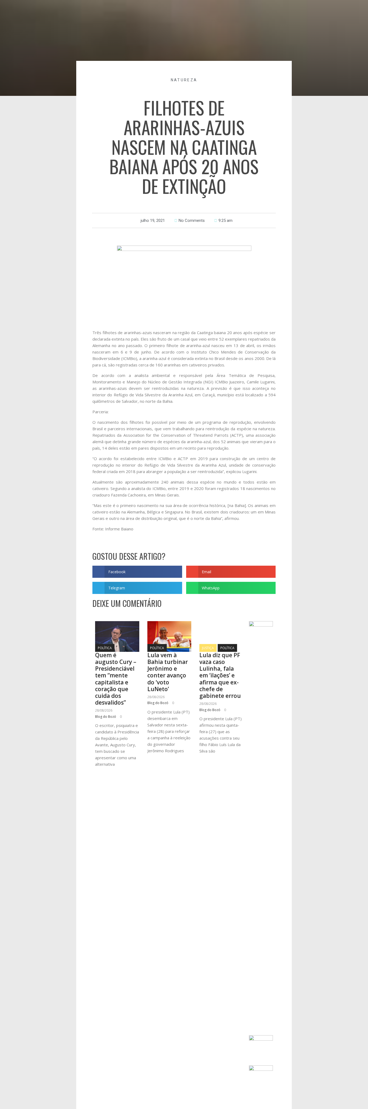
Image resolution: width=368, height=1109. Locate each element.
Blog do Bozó (105, 716)
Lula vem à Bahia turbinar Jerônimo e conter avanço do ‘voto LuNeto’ (167, 672)
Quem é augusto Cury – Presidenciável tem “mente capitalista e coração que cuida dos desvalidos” (115, 678)
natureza (184, 80)
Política (105, 648)
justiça (208, 648)
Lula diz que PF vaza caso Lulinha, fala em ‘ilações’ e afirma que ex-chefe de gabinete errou (220, 675)
